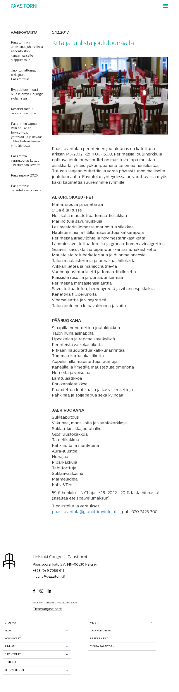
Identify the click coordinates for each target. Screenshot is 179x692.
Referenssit (99, 638)
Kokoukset (13, 638)
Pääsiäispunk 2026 (24, 175)
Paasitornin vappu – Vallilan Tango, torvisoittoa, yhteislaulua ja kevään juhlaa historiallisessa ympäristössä (27, 135)
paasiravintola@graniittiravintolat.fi (86, 512)
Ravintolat (13, 654)
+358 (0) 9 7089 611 (48, 571)
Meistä (94, 623)
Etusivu (10, 623)
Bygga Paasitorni (102, 646)
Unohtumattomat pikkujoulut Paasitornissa (23, 75)
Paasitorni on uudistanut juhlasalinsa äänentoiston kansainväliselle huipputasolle (27, 51)
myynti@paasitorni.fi (49, 576)
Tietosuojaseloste (47, 609)
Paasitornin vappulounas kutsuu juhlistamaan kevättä (25, 161)
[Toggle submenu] (67, 631)
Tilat (8, 630)
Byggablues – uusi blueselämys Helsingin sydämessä (27, 94)
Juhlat (9, 646)
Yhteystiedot (14, 670)
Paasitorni (24, 6)
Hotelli (10, 662)
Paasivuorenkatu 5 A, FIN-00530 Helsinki (65, 564)
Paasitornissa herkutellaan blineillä (26, 188)
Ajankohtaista (100, 630)
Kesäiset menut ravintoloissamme (23, 111)
